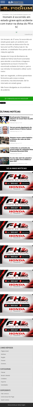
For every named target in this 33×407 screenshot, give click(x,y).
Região (3, 357)
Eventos (3, 363)
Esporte (3, 382)
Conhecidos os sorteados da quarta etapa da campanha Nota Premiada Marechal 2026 (21, 149)
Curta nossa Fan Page (7, 397)
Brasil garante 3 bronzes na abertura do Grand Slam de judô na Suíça (21, 118)
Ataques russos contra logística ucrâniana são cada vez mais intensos (21, 139)
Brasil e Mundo (5, 375)
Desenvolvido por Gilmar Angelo (16, 405)
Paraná (3, 360)
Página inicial (4, 351)
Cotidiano (4, 378)
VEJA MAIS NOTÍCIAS (16, 168)
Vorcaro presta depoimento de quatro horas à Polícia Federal (21, 128)
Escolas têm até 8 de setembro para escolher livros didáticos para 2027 (21, 159)
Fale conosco (5, 393)
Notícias (3, 354)
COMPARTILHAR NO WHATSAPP (17, 98)
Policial (3, 372)
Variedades (4, 385)
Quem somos (5, 400)
